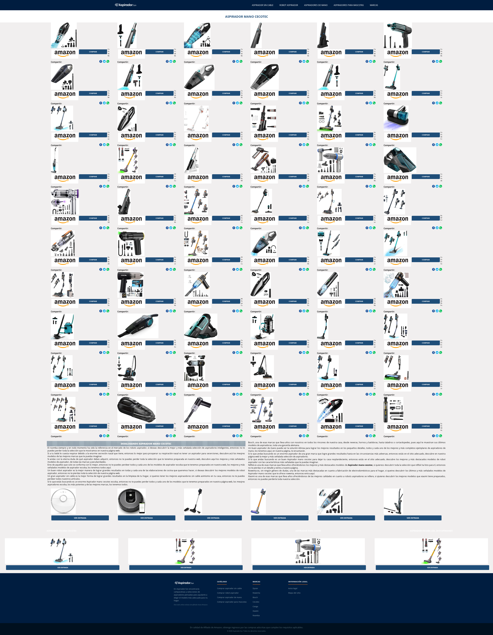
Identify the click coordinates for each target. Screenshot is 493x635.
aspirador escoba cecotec (62, 530)
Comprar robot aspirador (228, 593)
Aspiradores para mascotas (349, 5)
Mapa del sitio (294, 593)
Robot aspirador (288, 5)
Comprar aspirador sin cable (229, 588)
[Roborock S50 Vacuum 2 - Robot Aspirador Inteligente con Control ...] (71, 501)
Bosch (255, 597)
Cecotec (256, 602)
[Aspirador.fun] (193, 583)
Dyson (255, 588)
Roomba (256, 615)
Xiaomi (255, 611)
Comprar (93, 52)
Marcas (374, 5)
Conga (255, 606)
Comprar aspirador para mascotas (232, 602)
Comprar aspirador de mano (229, 597)
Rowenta (256, 593)
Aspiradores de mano (316, 5)
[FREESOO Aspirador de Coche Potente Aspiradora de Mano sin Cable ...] (337, 501)
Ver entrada (80, 518)
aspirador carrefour (184, 530)
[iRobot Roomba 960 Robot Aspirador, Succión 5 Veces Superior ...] (137, 501)
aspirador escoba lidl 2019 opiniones (431, 530)
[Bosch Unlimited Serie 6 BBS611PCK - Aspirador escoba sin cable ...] (204, 501)
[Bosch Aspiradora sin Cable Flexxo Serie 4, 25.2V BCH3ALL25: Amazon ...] (404, 501)
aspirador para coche (308, 530)
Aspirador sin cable (262, 5)
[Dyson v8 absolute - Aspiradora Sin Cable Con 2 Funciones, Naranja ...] (271, 501)
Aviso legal (292, 588)
